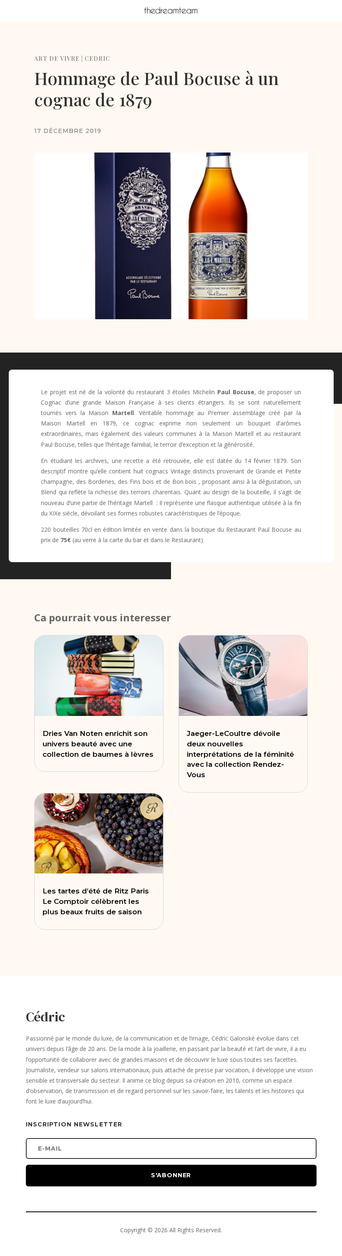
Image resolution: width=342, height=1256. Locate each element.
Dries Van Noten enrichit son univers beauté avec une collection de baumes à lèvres (98, 743)
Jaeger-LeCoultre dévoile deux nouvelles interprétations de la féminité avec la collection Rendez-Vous (240, 754)
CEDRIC (97, 59)
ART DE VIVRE (57, 59)
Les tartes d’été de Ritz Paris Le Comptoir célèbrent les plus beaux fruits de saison (96, 901)
